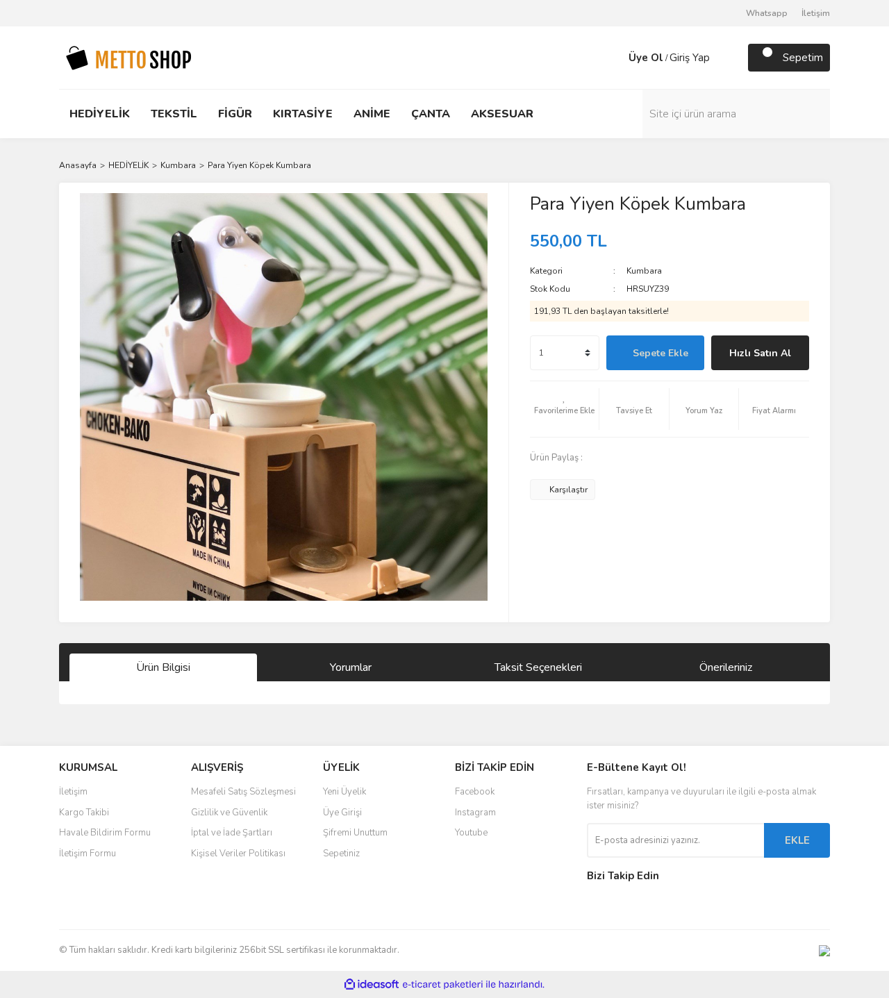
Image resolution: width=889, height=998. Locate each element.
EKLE (797, 840)
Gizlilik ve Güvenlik (229, 812)
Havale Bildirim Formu (105, 832)
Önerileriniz (725, 667)
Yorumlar (351, 667)
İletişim (815, 13)
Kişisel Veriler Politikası (238, 853)
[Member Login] (614, 57)
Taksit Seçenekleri (538, 667)
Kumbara (644, 270)
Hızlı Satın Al (760, 353)
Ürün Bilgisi (163, 667)
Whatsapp (767, 13)
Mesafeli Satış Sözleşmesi (243, 791)
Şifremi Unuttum (355, 832)
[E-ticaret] (442, 985)
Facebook (475, 791)
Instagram (475, 812)
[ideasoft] (371, 984)
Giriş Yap (690, 58)
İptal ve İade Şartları (231, 832)
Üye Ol (646, 58)
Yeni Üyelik (344, 791)
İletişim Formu (87, 853)
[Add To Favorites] (564, 409)
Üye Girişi (342, 812)
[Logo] (128, 57)
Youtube (471, 832)
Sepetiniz (341, 853)
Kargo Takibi (84, 812)
